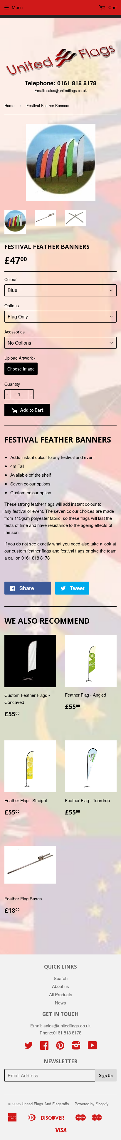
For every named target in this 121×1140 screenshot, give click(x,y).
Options (11, 305)
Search (61, 978)
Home (9, 105)
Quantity (12, 384)
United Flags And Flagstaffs (45, 1103)
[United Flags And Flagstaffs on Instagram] (76, 1047)
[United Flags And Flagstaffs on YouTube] (92, 1047)
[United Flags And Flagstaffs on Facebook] (44, 1047)
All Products (60, 994)
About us (60, 986)
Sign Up (106, 1075)
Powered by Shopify (92, 1103)
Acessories (14, 332)
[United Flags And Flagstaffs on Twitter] (28, 1047)
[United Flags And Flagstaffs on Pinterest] (60, 1047)
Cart (112, 7)
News (60, 1002)
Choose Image (21, 369)
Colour (10, 279)
